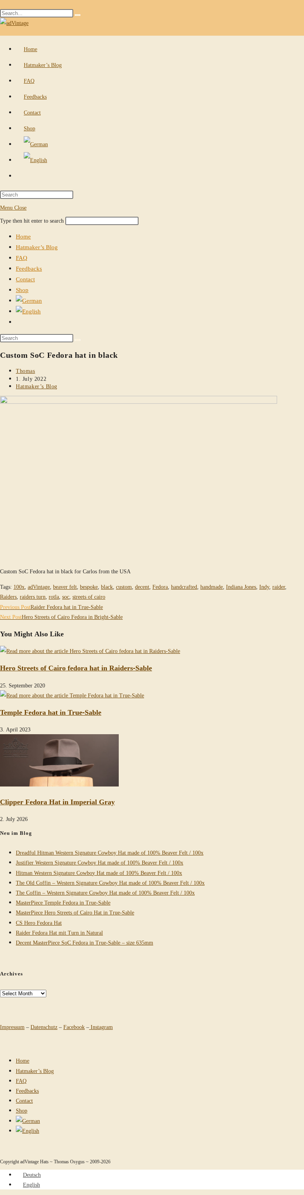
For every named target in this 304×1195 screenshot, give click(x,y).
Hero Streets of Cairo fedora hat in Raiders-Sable (76, 667)
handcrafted (184, 586)
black (107, 586)
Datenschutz (43, 1027)
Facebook (74, 1027)
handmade (211, 586)
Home (23, 236)
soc (65, 596)
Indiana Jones (241, 586)
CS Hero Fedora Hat (39, 922)
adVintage (39, 586)
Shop (22, 290)
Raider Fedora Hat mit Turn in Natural (59, 932)
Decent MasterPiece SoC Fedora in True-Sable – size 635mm (84, 942)
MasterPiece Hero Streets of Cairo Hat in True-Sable (75, 912)
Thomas (25, 370)
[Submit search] (77, 340)
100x (19, 586)
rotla (54, 596)
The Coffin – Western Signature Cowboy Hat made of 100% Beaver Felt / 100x (105, 892)
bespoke (89, 586)
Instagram (101, 1027)
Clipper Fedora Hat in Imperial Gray (57, 801)
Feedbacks (29, 268)
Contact (25, 279)
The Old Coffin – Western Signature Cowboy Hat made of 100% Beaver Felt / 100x (110, 882)
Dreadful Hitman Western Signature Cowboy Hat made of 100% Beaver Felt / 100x (109, 852)
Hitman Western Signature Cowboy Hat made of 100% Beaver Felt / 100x (99, 872)
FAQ (21, 258)
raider (278, 586)
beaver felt (65, 586)
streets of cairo (88, 596)
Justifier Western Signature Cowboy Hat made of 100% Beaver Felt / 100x (99, 862)
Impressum (12, 1027)
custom (124, 586)
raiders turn (33, 596)
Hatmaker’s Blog (37, 247)
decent (142, 586)
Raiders (8, 596)
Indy (264, 586)
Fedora (160, 586)
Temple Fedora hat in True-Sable (50, 712)
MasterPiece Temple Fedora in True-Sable (63, 902)
